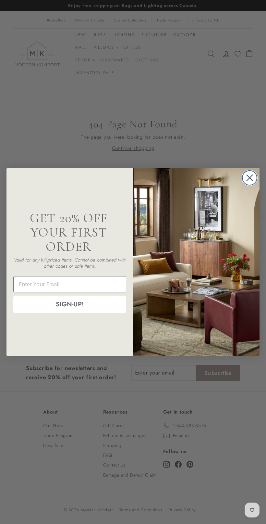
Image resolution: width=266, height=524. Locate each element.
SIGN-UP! (70, 304)
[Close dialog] (249, 178)
